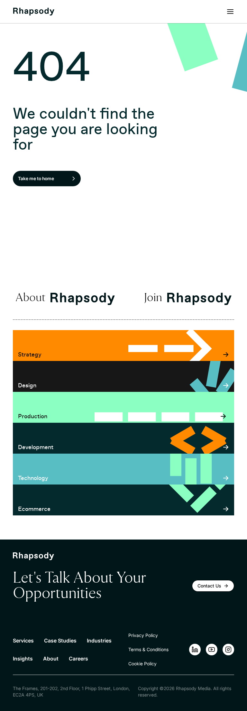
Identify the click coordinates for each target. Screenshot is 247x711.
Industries (99, 640)
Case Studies (60, 640)
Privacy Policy (143, 635)
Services (23, 640)
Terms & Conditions (148, 649)
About (51, 658)
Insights (23, 658)
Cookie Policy (142, 663)
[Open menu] (230, 11)
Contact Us (209, 585)
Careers (78, 658)
